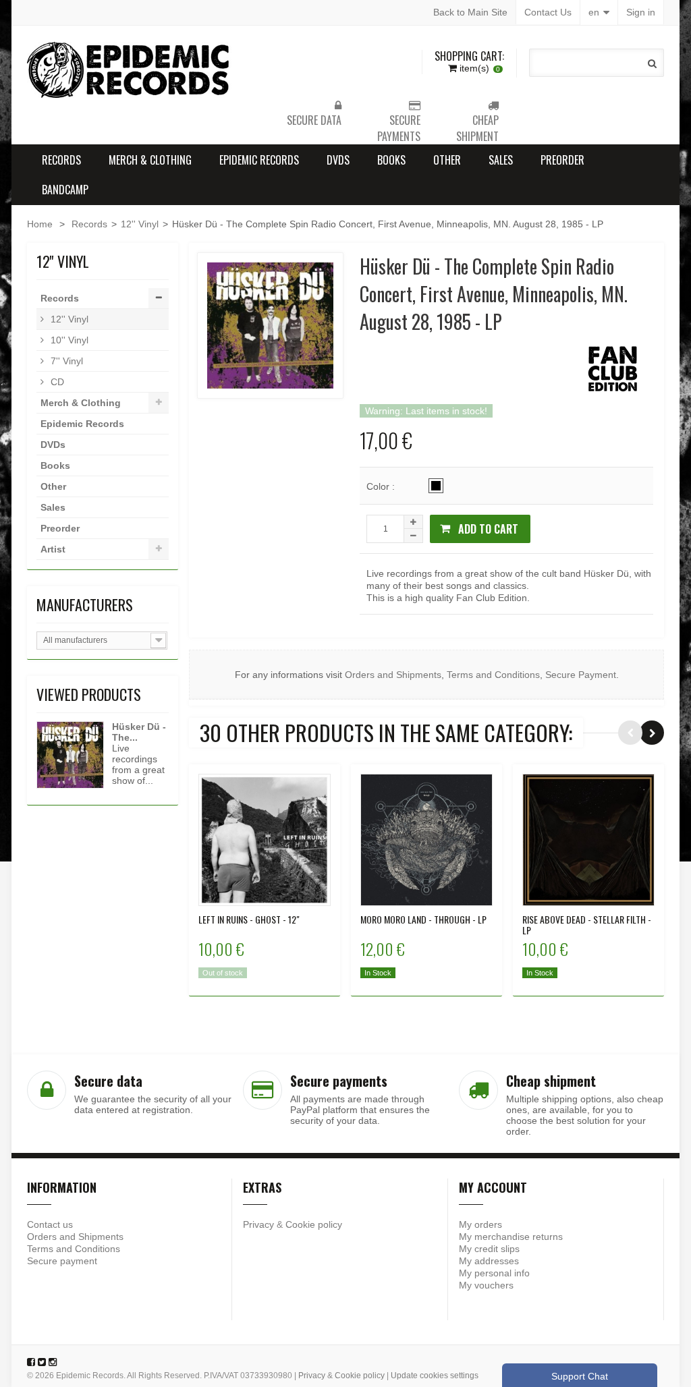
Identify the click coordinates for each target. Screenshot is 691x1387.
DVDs (338, 160)
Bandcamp (65, 189)
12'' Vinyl (140, 224)
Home (40, 224)
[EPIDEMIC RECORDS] (129, 70)
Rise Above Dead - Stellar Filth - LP (586, 925)
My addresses (489, 1260)
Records (61, 160)
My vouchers (486, 1285)
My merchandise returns (511, 1236)
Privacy (258, 1224)
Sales (501, 160)
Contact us (50, 1224)
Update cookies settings (434, 1375)
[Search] (652, 63)
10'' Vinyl (68, 340)
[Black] (436, 485)
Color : (381, 486)
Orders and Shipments (393, 674)
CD (56, 381)
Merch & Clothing (150, 160)
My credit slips (489, 1248)
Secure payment (62, 1260)
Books (391, 160)
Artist (52, 549)
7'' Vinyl (65, 361)
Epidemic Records (259, 160)
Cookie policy (313, 1224)
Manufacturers (84, 604)
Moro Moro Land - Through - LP (423, 919)
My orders (480, 1224)
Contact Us (548, 12)
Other (447, 160)
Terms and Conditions (493, 674)
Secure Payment (580, 674)
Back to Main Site (470, 12)
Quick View (264, 830)
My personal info (494, 1273)
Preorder (562, 160)
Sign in (640, 12)
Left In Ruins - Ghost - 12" (249, 919)
